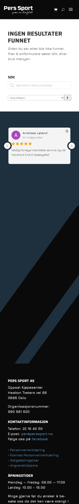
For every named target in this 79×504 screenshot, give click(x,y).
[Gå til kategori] (67, 97)
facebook (40, 439)
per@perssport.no (37, 434)
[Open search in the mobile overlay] (39, 85)
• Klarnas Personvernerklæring (33, 455)
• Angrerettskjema (23, 465)
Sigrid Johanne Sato (41, 133)
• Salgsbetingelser (23, 460)
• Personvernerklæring (26, 450)
